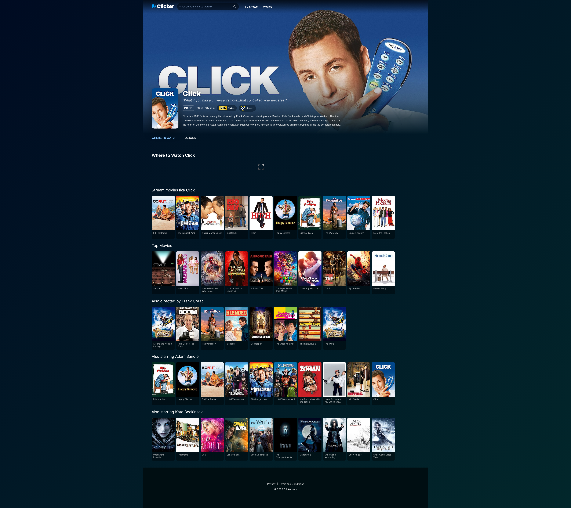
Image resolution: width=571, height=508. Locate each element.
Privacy (271, 483)
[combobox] (208, 6)
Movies (267, 6)
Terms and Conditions (291, 483)
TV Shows (251, 6)
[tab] (166, 139)
